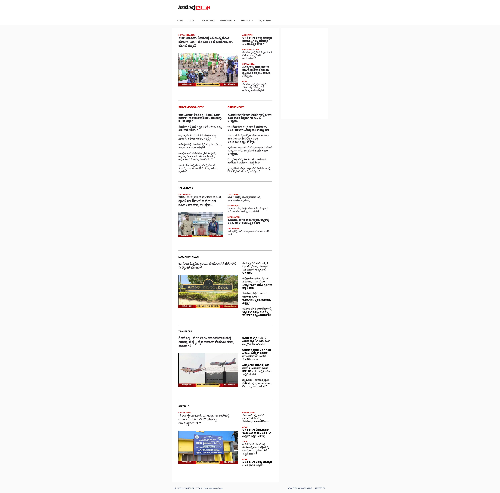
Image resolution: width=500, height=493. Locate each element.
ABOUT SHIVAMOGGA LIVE (300, 488)
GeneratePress (216, 488)
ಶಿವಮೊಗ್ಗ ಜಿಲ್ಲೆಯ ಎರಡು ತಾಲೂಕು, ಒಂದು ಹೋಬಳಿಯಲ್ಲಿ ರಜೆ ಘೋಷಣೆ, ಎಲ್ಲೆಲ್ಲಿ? (256, 299)
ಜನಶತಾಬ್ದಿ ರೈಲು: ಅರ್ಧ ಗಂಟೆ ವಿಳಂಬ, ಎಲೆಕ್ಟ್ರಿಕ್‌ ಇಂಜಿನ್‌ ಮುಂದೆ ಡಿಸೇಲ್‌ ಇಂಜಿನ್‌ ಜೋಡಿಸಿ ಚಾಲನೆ (256, 355)
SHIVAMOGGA (248, 64)
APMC (245, 427)
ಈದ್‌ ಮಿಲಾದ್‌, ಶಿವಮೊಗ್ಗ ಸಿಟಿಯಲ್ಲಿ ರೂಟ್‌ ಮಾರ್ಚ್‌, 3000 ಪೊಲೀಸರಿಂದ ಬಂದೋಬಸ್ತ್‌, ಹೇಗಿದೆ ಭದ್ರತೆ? (205, 43)
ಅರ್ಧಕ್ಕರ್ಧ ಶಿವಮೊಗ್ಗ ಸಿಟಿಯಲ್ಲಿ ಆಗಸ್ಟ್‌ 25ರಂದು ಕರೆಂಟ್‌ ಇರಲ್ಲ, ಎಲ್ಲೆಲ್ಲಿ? (197, 138)
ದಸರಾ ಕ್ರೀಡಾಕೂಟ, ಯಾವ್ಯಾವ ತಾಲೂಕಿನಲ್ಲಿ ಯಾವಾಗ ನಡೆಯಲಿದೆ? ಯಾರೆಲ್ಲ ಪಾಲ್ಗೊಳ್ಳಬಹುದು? (204, 420)
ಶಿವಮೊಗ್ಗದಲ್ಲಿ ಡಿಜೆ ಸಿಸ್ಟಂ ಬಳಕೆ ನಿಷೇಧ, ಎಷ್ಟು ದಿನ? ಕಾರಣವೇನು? (257, 56)
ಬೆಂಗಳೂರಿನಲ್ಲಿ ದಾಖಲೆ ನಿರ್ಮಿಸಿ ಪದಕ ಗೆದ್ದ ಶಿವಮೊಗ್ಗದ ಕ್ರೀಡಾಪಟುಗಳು (255, 419)
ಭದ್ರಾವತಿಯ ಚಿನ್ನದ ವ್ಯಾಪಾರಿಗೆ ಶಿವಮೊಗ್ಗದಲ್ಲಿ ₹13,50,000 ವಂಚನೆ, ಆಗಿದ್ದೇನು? (248, 170)
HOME (180, 20)
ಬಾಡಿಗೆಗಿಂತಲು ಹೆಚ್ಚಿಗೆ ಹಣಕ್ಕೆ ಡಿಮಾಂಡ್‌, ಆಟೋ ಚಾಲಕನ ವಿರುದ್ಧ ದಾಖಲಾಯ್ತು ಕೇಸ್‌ (248, 129)
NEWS (191, 20)
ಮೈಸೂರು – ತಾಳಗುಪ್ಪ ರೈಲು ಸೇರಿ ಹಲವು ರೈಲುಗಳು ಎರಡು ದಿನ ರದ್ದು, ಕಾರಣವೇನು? (256, 383)
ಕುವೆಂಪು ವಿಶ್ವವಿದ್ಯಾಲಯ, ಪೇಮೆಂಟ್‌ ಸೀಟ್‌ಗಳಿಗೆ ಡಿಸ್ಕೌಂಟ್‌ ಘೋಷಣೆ (207, 266)
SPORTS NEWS (184, 413)
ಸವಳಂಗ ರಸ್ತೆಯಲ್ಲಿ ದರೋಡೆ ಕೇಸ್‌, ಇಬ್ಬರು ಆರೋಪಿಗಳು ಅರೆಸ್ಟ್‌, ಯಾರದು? (247, 210)
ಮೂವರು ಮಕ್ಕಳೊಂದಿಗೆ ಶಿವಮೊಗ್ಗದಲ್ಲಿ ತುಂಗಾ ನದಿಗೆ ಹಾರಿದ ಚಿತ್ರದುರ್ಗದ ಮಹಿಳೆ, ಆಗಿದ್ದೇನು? (249, 118)
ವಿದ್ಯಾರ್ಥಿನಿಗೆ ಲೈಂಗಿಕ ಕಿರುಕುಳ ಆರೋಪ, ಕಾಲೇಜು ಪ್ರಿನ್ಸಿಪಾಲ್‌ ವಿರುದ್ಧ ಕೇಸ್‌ (246, 162)
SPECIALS (245, 20)
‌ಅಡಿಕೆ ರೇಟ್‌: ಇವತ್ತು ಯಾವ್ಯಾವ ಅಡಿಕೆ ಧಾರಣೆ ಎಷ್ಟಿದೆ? (257, 464)
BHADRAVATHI (233, 217)
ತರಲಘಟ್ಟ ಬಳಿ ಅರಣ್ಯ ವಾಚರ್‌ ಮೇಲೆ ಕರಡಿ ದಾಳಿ (248, 233)
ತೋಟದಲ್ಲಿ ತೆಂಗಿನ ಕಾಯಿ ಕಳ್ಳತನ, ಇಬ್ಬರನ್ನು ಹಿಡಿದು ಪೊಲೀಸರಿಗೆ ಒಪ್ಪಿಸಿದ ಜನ (248, 222)
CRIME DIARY (208, 20)
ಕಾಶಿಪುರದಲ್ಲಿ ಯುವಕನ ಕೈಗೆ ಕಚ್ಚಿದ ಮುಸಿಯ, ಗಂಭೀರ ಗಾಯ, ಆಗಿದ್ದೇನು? (200, 146)
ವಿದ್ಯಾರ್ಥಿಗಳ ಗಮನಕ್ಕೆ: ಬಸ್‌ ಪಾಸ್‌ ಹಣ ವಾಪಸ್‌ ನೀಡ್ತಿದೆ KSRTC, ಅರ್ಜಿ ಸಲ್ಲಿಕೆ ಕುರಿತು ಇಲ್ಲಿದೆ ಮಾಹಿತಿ (256, 370)
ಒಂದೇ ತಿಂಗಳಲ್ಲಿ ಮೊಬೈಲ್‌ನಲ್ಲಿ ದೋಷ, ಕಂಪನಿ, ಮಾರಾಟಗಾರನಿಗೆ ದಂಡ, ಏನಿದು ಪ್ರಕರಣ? (197, 169)
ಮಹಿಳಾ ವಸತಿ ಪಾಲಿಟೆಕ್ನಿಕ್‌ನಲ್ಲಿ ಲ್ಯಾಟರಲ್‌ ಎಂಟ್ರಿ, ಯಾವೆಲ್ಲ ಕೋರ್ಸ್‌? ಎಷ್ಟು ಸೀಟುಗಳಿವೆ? (256, 312)
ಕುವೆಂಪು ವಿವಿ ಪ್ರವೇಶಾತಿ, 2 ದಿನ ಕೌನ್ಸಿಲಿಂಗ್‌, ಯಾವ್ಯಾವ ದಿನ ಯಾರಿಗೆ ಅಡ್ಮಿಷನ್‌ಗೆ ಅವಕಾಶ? (255, 268)
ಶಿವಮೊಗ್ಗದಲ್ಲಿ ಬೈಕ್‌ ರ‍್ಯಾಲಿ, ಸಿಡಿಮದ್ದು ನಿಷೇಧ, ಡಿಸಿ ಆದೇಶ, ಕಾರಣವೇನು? (254, 88)
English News (264, 20)
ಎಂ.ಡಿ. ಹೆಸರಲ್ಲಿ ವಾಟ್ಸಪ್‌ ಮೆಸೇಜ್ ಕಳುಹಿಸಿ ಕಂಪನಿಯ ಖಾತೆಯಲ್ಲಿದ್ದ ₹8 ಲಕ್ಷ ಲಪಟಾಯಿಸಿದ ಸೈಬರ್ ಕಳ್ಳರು (248, 139)
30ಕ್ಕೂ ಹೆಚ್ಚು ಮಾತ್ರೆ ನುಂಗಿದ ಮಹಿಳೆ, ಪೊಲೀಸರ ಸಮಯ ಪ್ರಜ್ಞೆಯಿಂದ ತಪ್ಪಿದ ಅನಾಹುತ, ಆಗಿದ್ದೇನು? (256, 72)
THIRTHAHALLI (233, 194)
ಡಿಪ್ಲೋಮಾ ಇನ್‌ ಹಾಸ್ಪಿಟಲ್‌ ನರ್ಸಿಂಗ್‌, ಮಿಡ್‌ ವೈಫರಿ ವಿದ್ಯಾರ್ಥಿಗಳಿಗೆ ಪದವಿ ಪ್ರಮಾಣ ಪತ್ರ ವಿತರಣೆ (257, 284)
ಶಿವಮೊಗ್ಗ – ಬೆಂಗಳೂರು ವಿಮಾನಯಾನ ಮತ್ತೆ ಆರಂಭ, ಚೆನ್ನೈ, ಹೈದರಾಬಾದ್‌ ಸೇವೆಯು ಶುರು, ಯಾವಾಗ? (206, 343)
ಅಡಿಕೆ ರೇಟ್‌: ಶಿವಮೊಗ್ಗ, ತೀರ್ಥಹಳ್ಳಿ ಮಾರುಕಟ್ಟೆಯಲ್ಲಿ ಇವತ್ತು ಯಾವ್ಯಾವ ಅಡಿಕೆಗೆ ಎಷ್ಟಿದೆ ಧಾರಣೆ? (255, 449)
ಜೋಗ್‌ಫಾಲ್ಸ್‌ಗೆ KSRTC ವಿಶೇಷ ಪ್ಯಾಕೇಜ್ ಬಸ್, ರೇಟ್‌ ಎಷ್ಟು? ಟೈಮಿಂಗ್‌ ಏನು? (256, 341)
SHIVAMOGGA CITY (186, 35)
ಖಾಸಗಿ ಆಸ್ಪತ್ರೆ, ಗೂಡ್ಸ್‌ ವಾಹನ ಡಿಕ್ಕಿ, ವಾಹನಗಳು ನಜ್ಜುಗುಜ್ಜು (244, 199)
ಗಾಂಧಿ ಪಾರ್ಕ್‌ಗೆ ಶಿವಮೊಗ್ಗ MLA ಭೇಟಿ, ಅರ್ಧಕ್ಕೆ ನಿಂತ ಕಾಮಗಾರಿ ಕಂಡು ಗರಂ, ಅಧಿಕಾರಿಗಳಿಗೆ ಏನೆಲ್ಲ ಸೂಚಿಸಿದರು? (197, 157)
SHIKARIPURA (233, 229)
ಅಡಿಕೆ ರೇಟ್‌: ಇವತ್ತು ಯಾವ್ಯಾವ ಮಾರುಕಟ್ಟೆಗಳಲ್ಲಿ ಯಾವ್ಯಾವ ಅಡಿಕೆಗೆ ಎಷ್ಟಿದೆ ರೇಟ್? (257, 41)
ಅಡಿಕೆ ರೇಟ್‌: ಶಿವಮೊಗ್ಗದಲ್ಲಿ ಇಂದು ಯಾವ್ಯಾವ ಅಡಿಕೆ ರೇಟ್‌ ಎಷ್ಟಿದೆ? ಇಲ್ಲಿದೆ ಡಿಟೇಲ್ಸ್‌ (256, 433)
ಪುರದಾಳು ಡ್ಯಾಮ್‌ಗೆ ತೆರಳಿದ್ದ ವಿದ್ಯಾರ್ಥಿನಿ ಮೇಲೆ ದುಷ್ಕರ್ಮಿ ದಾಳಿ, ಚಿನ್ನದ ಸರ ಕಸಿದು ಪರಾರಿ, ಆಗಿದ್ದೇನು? (249, 151)
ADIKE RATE (247, 35)
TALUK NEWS (226, 20)
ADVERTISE (320, 488)
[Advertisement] (305, 73)
